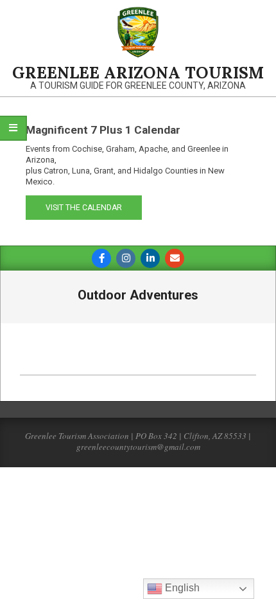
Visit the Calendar (84, 207)
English (181, 587)
